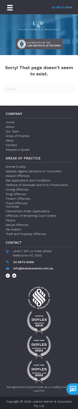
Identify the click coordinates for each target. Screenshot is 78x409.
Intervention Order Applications (28, 211)
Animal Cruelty (16, 167)
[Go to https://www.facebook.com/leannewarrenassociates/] (8, 276)
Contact (11, 145)
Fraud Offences (16, 203)
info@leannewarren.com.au (33, 268)
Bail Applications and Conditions (28, 180)
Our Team (12, 131)
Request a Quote (18, 149)
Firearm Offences (18, 198)
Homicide (12, 206)
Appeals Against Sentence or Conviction (34, 171)
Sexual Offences (17, 225)
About (10, 127)
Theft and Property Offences (26, 234)
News (10, 140)
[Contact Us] (72, 389)
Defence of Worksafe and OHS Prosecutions (37, 185)
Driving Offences (17, 189)
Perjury (10, 220)
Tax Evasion (13, 229)
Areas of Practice (18, 136)
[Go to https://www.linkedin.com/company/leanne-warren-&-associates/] (14, 276)
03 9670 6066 (62, 7)
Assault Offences (18, 176)
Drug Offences (16, 194)
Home (10, 122)
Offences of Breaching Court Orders (31, 216)
